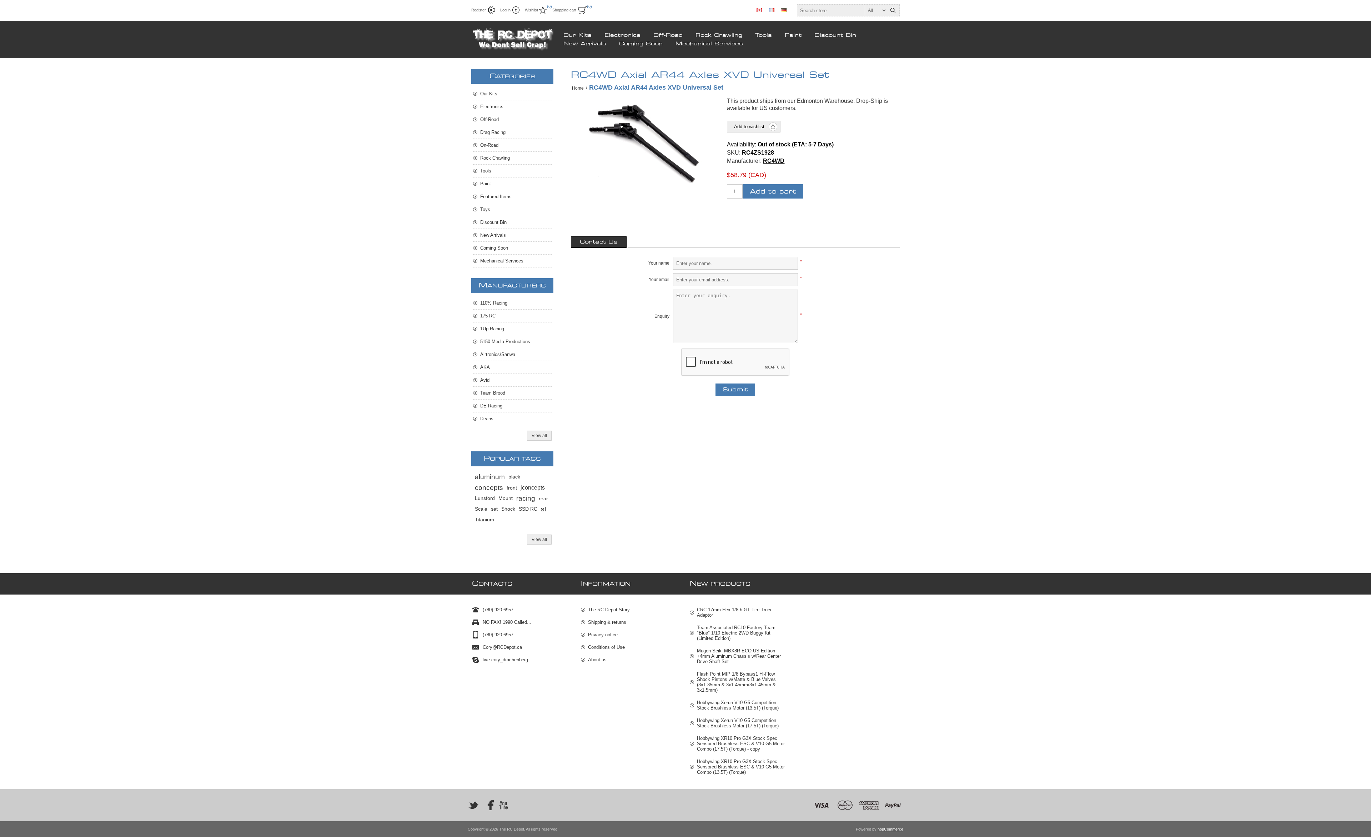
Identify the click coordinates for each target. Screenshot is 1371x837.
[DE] (783, 10)
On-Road (489, 145)
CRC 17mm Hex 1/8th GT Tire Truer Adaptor (734, 612)
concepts (489, 487)
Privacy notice (603, 634)
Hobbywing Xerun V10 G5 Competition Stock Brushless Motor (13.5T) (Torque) (738, 705)
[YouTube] (503, 805)
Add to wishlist (749, 126)
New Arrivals (584, 43)
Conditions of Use (606, 647)
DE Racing (491, 406)
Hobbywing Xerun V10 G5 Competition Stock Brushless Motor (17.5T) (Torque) (738, 723)
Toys (485, 209)
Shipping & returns (607, 622)
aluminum (490, 477)
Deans (486, 418)
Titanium (484, 519)
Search (893, 10)
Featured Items (496, 196)
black (514, 477)
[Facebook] (488, 805)
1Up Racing (492, 328)
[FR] (771, 10)
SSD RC (528, 509)
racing (525, 498)
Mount (505, 498)
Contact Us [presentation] (599, 242)
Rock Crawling (718, 35)
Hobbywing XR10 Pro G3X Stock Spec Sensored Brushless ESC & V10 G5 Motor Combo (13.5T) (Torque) (741, 767)
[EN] (759, 10)
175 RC (488, 316)
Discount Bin (835, 35)
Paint (793, 35)
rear (543, 498)
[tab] (599, 242)
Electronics (622, 35)
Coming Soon (641, 43)
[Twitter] (473, 805)
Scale (481, 509)
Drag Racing (493, 132)
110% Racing (493, 303)
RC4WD (773, 161)
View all (539, 435)
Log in (505, 10)
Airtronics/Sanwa (497, 354)
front (512, 488)
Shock (508, 509)
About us (597, 659)
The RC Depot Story (609, 609)
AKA (485, 367)
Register (478, 10)
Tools (763, 35)
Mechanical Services (709, 43)
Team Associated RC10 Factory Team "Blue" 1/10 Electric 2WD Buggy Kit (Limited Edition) (736, 633)
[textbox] (842, 10)
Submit (735, 389)
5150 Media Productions (505, 341)
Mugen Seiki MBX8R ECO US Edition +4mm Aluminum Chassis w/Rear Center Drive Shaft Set (739, 656)
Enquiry (661, 316)
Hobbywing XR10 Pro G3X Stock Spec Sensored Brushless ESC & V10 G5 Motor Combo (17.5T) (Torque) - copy (741, 744)
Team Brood (492, 393)
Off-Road (668, 35)
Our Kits (577, 35)
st (543, 509)
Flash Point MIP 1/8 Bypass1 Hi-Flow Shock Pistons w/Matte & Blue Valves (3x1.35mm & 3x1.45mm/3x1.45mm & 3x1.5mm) (736, 682)
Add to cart (773, 192)
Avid (484, 380)
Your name (658, 263)
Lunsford (485, 498)
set (494, 509)
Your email (659, 279)
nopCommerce (890, 829)
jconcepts (533, 488)
